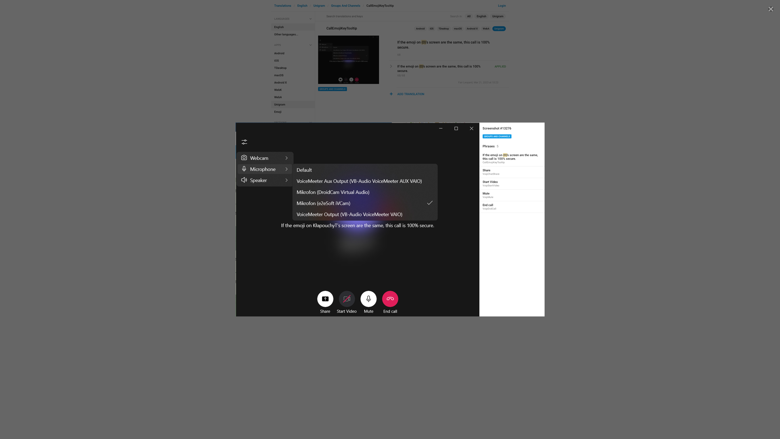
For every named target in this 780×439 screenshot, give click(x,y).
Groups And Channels (497, 136)
